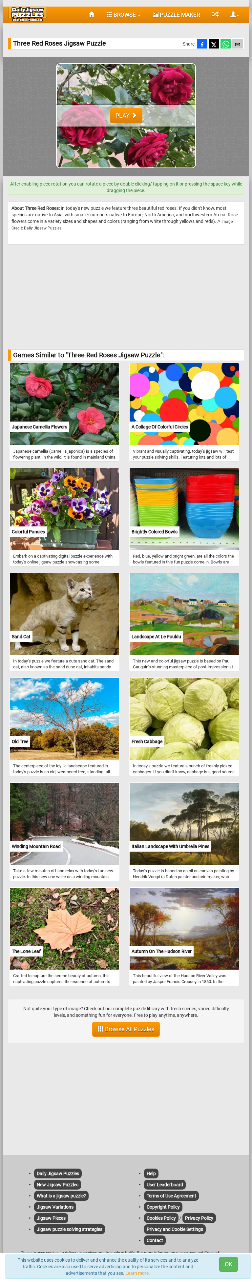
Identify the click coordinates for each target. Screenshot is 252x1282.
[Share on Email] (237, 44)
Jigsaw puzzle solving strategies (69, 1229)
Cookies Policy (161, 1218)
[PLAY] (126, 173)
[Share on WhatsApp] (225, 44)
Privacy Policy (199, 1218)
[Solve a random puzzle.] (215, 15)
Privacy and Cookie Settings (175, 1229)
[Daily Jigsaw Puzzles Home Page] (27, 14)
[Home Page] (91, 15)
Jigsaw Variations (55, 1207)
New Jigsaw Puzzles (57, 1184)
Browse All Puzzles (129, 1029)
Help (151, 1173)
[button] (232, 15)
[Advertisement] (126, 297)
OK (228, 1264)
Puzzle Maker (179, 14)
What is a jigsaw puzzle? (61, 1195)
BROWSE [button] (124, 14)
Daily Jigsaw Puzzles (58, 1173)
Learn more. (137, 1273)
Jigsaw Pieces (51, 1218)
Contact (155, 1240)
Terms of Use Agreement (171, 1195)
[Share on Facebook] (202, 44)
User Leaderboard (165, 1184)
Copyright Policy (163, 1207)
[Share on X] (214, 44)
